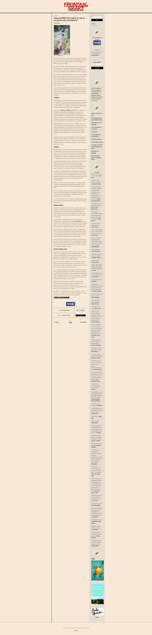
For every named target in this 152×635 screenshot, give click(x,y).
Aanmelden (81, 315)
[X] (56, 297)
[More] (68, 297)
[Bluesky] (55, 297)
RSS (97, 617)
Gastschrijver (64, 310)
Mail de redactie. (66, 315)
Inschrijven (97, 68)
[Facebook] (60, 297)
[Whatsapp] (67, 297)
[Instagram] (61, 297)
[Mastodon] (58, 297)
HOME (70, 322)
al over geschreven (77, 221)
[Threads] (65, 297)
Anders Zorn (60, 55)
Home (76, 630)
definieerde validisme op (68, 110)
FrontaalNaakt (76, 6)
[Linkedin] (63, 297)
